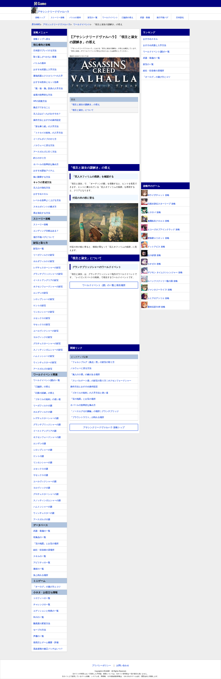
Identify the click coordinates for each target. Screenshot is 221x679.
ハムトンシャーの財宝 (43, 355)
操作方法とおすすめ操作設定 (84, 386)
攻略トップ (40, 17)
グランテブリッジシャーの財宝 (48, 273)
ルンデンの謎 (39, 443)
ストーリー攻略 (57, 17)
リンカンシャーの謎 (42, 462)
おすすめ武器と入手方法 (44, 69)
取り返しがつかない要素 (44, 56)
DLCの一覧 (38, 616)
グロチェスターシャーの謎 (46, 493)
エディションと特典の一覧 (46, 610)
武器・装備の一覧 (41, 530)
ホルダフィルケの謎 (42, 411)
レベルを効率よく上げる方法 (47, 200)
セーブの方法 (39, 629)
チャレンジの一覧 (41, 604)
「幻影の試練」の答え (43, 392)
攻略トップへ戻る (41, 38)
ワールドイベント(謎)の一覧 (46, 380)
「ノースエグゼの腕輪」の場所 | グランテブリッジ (94, 411)
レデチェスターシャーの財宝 (47, 267)
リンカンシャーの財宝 (43, 311)
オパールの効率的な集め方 (83, 404)
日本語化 (180, 17)
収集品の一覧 (39, 537)
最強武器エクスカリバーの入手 (48, 75)
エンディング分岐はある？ (46, 230)
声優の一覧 (38, 635)
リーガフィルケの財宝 (43, 254)
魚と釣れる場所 (40, 574)
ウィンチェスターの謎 (43, 512)
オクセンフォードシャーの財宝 (48, 286)
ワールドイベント (110, 17)
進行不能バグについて (43, 236)
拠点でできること (41, 107)
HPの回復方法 (40, 100)
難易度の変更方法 (41, 623)
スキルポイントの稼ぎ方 (44, 206)
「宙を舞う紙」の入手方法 (46, 126)
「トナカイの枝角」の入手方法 (48, 132)
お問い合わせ (122, 665)
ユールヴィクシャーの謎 (44, 481)
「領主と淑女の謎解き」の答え (85, 104)
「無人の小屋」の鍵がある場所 (85, 374)
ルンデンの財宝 (40, 292)
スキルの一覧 (39, 555)
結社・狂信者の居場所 (43, 549)
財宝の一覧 (92, 17)
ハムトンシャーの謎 (42, 506)
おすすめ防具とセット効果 (46, 81)
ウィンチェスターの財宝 (44, 362)
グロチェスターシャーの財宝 (47, 343)
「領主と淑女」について (82, 109)
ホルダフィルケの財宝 (43, 261)
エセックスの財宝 (41, 317)
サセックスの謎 (40, 474)
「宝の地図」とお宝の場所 (83, 398)
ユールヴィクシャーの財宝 (46, 330)
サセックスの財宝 (41, 324)
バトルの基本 (75, 17)
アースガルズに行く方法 (44, 151)
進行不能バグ (162, 17)
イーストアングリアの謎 (44, 430)
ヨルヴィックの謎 (41, 487)
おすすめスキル (40, 193)
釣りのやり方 (39, 157)
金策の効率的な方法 (42, 94)
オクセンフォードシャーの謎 (47, 436)
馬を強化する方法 (41, 212)
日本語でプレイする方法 (44, 50)
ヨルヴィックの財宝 (42, 336)
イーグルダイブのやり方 (44, 138)
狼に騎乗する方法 (41, 176)
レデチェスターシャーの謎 (46, 418)
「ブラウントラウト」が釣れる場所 (87, 417)
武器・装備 (145, 17)
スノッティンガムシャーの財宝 (48, 349)
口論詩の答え (127, 17)
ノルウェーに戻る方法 (80, 368)
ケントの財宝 (39, 305)
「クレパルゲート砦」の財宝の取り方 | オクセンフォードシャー (100, 380)
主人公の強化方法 (41, 187)
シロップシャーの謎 (42, 449)
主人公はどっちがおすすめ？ (47, 113)
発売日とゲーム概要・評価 (46, 642)
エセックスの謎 (40, 468)
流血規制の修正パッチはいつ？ (48, 648)
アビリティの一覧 (41, 562)
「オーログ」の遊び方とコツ (47, 586)
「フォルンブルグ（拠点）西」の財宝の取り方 (92, 361)
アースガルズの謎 (41, 519)
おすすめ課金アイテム (43, 170)
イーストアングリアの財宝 (46, 280)
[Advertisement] (103, 138)
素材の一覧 (38, 568)
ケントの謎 (38, 455)
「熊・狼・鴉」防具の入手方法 (48, 88)
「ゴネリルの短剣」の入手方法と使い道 (89, 392)
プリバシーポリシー (101, 665)
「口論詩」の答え (41, 386)
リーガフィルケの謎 (42, 405)
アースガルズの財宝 (42, 368)
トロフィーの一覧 (41, 597)
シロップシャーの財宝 (43, 299)
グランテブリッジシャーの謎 (47, 424)
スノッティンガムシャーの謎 (47, 500)
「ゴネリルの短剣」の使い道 (47, 399)
